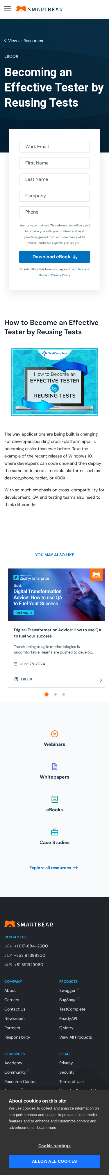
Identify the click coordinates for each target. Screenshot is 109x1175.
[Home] (39, 8)
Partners (12, 1027)
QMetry (66, 1027)
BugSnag (67, 999)
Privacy (66, 1062)
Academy (13, 1062)
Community (15, 1072)
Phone (31, 212)
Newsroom (14, 1018)
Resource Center (20, 1081)
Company (35, 196)
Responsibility (17, 1037)
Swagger (67, 990)
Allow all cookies (54, 1161)
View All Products (75, 1037)
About (10, 990)
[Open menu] (7, 8)
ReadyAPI (68, 1018)
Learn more (46, 1127)
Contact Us (14, 1009)
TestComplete (72, 1009)
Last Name (36, 179)
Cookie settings (54, 1146)
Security (67, 1072)
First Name (37, 163)
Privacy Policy (60, 275)
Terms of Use (71, 1081)
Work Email (37, 146)
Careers (11, 999)
